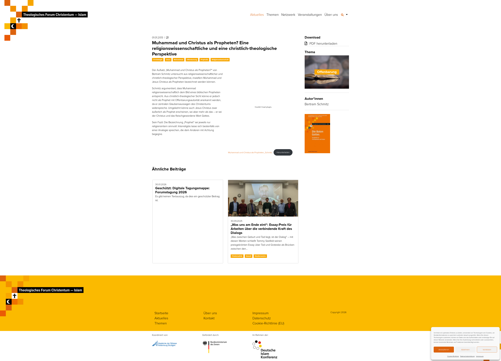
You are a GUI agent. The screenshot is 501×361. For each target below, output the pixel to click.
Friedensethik (237, 256)
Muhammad (178, 59)
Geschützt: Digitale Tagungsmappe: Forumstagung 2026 (182, 190)
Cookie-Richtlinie (453, 356)
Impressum (480, 356)
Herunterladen (283, 152)
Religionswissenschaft (220, 59)
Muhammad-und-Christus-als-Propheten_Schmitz (250, 152)
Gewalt (248, 256)
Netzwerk (288, 14)
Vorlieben (487, 349)
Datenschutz (261, 318)
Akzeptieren (444, 349)
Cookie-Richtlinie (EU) (268, 323)
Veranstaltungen (310, 14)
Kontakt (209, 318)
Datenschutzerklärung (467, 356)
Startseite (161, 313)
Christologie (157, 59)
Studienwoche (260, 256)
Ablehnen (465, 349)
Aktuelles (257, 14)
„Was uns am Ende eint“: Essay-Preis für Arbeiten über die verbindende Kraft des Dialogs (261, 228)
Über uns (331, 14)
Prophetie (204, 59)
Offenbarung (192, 59)
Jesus (168, 59)
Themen (272, 14)
